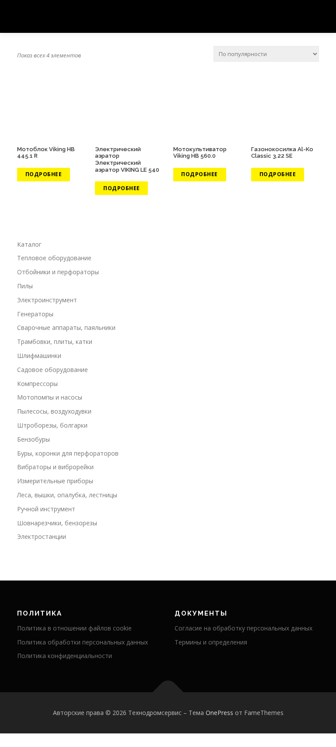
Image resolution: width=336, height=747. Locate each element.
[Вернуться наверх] (168, 692)
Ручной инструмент (46, 509)
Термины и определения (211, 642)
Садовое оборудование (52, 369)
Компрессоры (37, 383)
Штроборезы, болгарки (52, 425)
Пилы (25, 286)
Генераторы (35, 314)
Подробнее (43, 174)
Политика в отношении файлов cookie (74, 628)
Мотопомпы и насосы (49, 397)
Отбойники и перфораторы (58, 272)
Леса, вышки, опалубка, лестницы (67, 495)
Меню (311, 16)
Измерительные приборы (55, 481)
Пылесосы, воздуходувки (54, 411)
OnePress (219, 712)
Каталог (29, 244)
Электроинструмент (47, 300)
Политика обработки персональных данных (82, 642)
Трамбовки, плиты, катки (54, 341)
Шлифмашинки (39, 355)
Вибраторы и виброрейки (55, 467)
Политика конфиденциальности (64, 655)
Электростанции (41, 536)
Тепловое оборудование (54, 258)
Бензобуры (33, 439)
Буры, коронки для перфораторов (68, 453)
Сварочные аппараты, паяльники (66, 327)
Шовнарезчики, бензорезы (57, 523)
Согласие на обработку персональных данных (243, 628)
